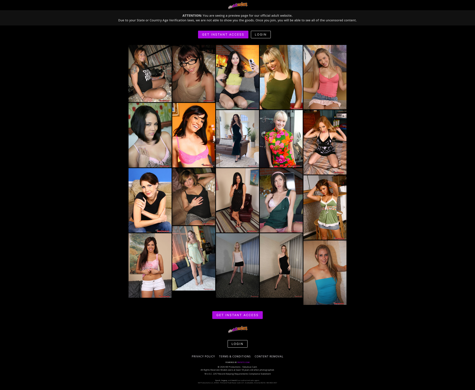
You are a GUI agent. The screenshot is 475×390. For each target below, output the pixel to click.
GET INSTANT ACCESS (223, 34)
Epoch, (218, 380)
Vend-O (234, 380)
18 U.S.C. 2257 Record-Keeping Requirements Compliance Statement (237, 373)
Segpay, (224, 380)
